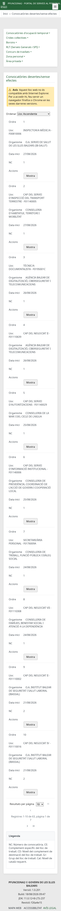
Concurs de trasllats (18, 52)
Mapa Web (14, 908)
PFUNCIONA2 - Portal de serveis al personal (34, 3)
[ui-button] (55, 6)
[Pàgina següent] (27, 826)
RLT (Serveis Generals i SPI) (22, 47)
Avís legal (49, 908)
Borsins (10, 42)
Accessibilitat (33, 908)
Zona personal (14, 56)
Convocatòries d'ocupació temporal (27, 33)
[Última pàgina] (34, 826)
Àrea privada (13, 61)
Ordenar (11, 114)
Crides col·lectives (16, 37)
